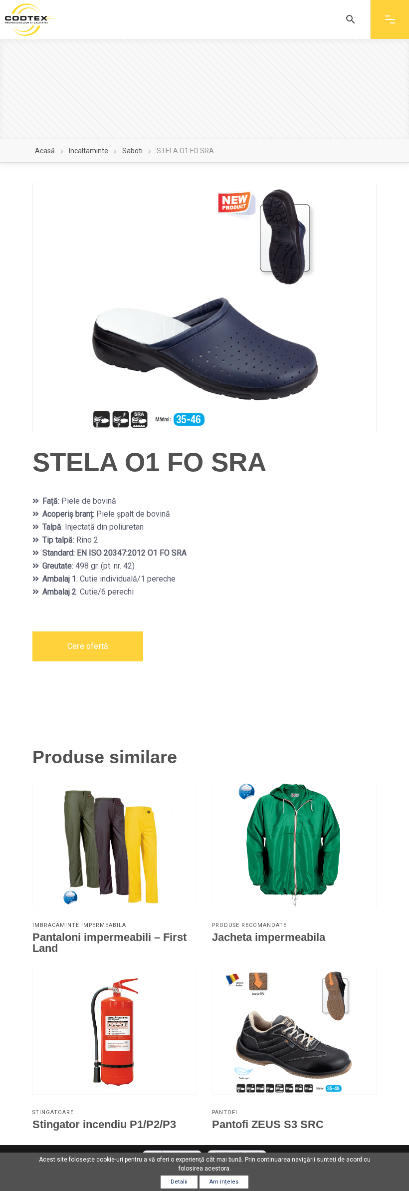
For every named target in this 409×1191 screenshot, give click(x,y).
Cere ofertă (87, 646)
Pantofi (224, 1112)
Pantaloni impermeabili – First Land (109, 942)
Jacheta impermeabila (268, 937)
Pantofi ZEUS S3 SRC (268, 1124)
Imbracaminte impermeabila (79, 925)
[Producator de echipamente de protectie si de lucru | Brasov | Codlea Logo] (31, 19)
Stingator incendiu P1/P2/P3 (104, 1124)
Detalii (179, 1182)
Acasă (45, 151)
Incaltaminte (88, 151)
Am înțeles (223, 1182)
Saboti (132, 151)
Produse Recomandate (249, 925)
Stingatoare (53, 1112)
